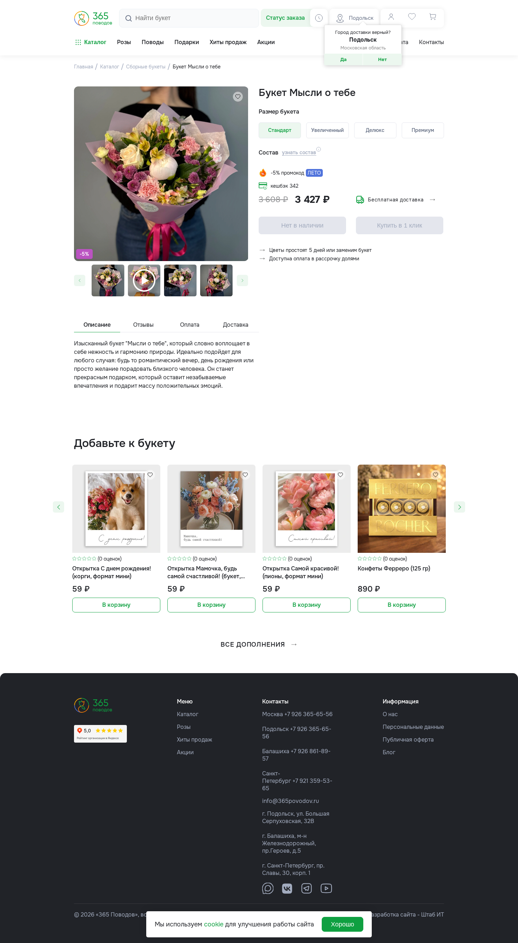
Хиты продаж (194, 739)
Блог (389, 752)
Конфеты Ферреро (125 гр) (394, 568)
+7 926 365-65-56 (308, 714)
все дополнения (253, 644)
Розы (184, 727)
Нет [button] (382, 59)
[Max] (267, 888)
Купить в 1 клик (399, 225)
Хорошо (342, 924)
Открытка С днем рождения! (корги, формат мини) (111, 572)
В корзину (116, 605)
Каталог (95, 42)
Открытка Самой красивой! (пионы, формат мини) (301, 572)
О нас (390, 714)
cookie (213, 924)
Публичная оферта (408, 739)
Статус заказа (285, 18)
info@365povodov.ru (290, 801)
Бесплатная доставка (396, 200)
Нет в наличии (302, 225)
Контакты (431, 42)
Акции (185, 752)
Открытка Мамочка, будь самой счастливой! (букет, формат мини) (204, 573)
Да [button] (343, 59)
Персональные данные (413, 727)
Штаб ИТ (432, 914)
